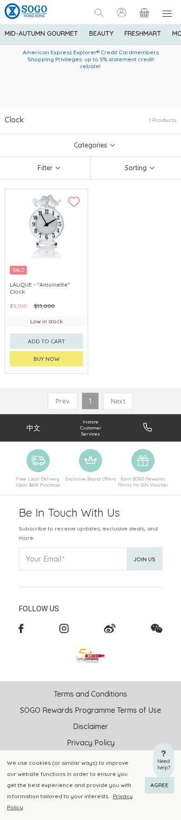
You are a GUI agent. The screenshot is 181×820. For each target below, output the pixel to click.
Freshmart (142, 33)
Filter (45, 168)
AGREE (159, 785)
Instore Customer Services (90, 428)
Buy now (46, 358)
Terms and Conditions (90, 693)
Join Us (144, 559)
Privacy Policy (91, 742)
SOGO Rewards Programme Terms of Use (90, 710)
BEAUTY (101, 33)
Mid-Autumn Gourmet (41, 33)
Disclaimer (90, 726)
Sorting (136, 168)
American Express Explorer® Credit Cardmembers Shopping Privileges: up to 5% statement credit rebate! (91, 59)
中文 (33, 427)
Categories (90, 145)
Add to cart (46, 341)
